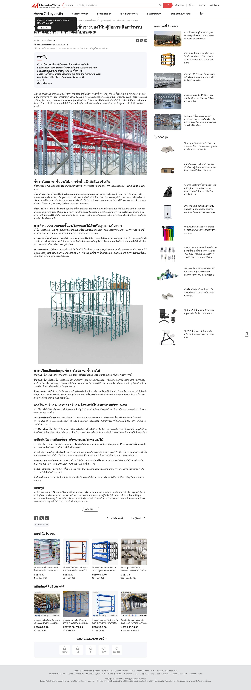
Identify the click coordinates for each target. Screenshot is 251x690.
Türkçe (174, 674)
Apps (201, 5)
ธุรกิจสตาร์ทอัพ (104, 14)
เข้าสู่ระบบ (179, 5)
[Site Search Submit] (168, 5)
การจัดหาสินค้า (154, 14)
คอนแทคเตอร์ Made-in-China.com (142, 671)
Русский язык (100, 674)
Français (89, 674)
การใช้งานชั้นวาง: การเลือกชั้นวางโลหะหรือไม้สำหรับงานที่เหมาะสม (69, 74)
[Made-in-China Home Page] (45, 5)
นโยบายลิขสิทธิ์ (41, 524)
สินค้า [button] (68, 5)
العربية (137, 674)
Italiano (110, 674)
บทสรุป (40, 80)
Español (70, 674)
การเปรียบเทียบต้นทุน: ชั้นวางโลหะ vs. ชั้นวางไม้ (59, 71)
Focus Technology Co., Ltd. (127, 679)
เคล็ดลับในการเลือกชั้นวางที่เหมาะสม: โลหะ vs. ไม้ (60, 77)
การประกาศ (88, 671)
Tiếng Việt (183, 674)
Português (80, 674)
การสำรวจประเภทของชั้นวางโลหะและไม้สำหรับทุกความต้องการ (67, 67)
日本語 (152, 674)
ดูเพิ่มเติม (44, 28)
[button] (160, 5)
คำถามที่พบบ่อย (44, 83)
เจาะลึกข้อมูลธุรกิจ (50, 14)
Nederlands (128, 674)
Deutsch (119, 674)
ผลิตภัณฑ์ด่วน (161, 671)
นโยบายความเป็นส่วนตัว (119, 671)
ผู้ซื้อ (191, 5)
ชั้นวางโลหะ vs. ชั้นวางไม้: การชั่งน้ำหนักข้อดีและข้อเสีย (63, 64)
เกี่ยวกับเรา (77, 671)
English (62, 674)
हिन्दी (158, 674)
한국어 (144, 674)
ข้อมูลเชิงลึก (173, 671)
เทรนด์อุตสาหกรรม (129, 14)
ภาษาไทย (166, 674)
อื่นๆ (202, 14)
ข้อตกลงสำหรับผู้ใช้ (101, 671)
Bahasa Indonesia (196, 674)
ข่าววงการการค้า (80, 14)
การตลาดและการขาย (180, 14)
